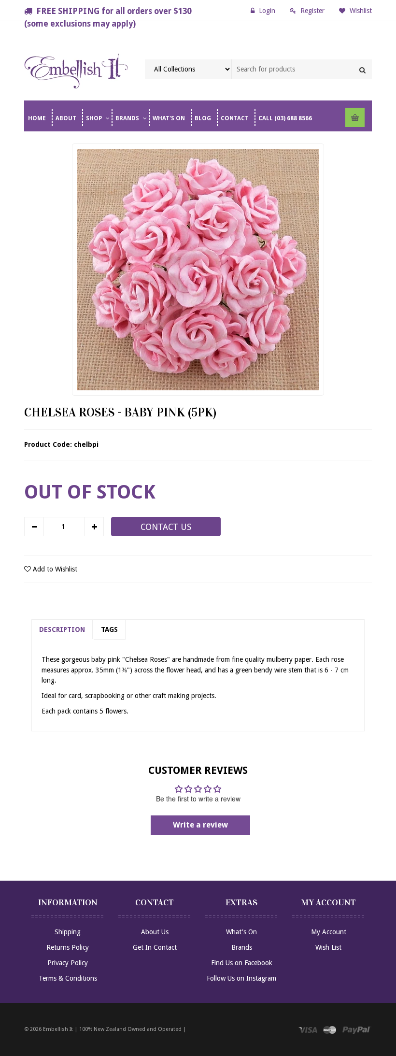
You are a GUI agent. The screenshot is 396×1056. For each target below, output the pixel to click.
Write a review (200, 824)
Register (312, 10)
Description (62, 629)
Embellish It (58, 1029)
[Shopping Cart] (355, 117)
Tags (109, 629)
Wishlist (360, 10)
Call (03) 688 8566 (285, 118)
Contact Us (166, 527)
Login (267, 10)
